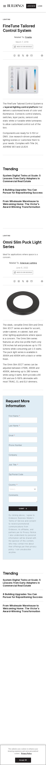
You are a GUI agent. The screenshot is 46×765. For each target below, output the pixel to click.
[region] (23, 755)
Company (13, 455)
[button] (4, 6)
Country (13, 485)
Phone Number (15, 445)
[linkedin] (19, 55)
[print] (42, 55)
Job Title (13, 464)
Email (12, 435)
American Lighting (28, 263)
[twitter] (23, 55)
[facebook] (14, 55)
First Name (14, 416)
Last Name (14, 425)
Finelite (28, 37)
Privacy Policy (26, 753)
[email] (31, 55)
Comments (13, 495)
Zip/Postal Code (16, 474)
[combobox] (23, 489)
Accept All (23, 760)
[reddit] (27, 55)
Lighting (6, 19)
